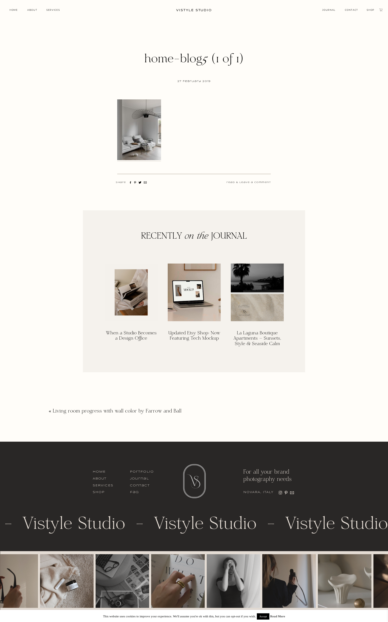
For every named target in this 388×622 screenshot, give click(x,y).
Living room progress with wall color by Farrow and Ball (117, 411)
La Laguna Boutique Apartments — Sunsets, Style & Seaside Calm (257, 338)
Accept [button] (263, 616)
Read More (277, 616)
